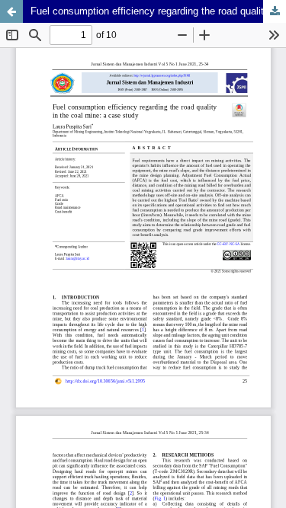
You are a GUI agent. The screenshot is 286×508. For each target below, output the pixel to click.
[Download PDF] (274, 11)
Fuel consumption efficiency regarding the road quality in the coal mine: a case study (158, 11)
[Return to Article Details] (11, 11)
